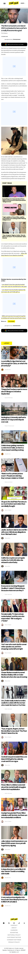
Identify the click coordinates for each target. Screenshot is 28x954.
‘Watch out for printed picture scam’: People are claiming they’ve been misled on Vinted (12, 476)
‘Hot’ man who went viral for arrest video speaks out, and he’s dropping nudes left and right (13, 646)
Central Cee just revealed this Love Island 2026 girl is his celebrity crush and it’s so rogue (14, 759)
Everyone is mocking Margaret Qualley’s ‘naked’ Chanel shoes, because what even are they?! (13, 588)
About (14, 928)
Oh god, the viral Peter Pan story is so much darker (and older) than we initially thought (13, 504)
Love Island (11, 321)
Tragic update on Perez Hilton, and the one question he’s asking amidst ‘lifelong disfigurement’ (14, 218)
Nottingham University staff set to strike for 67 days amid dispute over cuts (13, 419)
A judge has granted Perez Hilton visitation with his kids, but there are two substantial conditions (14, 815)
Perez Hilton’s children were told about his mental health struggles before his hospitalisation (13, 787)
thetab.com (11, 948)
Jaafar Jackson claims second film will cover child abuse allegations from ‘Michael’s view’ (14, 532)
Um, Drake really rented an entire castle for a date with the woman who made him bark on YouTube (13, 703)
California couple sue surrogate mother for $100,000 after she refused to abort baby (13, 560)
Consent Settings (14, 940)
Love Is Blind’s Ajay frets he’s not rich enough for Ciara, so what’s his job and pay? (14, 363)
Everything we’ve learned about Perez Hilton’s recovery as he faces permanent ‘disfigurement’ (14, 200)
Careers (14, 930)
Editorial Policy (14, 935)
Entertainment (16, 39)
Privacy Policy (14, 942)
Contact (14, 925)
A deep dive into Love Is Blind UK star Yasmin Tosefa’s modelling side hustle (13, 871)
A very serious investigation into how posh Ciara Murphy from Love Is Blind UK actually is (14, 899)
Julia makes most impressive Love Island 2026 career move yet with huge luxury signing (14, 843)
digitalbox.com (15, 952)
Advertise (14, 932)
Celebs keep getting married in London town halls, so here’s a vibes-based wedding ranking (12, 447)
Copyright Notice (14, 937)
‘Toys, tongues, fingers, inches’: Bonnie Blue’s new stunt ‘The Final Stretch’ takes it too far (14, 236)
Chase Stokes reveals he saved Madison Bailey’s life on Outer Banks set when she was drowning (14, 674)
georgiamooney (8, 39)
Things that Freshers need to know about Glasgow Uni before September (14, 391)
